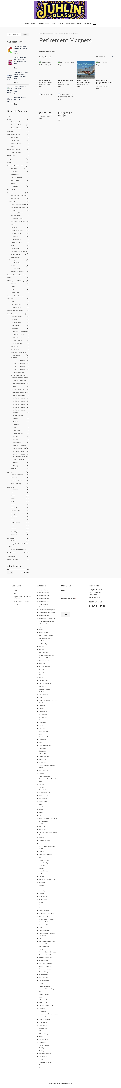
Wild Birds (14, 183)
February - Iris (15, 140)
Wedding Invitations (19, 383)
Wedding (13, 266)
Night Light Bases (16, 304)
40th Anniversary (20, 363)
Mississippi (42, 891)
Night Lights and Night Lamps (16, 281)
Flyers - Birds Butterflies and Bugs (17, 166)
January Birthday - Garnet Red (48, 818)
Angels (9, 116)
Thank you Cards (18, 380)
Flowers (9, 162)
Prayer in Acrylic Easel (17, 389)
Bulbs (12, 301)
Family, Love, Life (16, 233)
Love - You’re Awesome (19, 445)
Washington (42, 1042)
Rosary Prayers (19, 451)
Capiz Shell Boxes (44, 680)
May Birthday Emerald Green (47, 879)
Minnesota (14, 517)
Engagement (16, 268)
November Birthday (44, 922)
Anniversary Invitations (46, 635)
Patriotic (13, 386)
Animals (9, 119)
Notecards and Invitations (18, 352)
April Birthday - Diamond (46, 644)
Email (63, 590)
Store (33, 23)
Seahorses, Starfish (16, 481)
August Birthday (43, 652)
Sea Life (9, 472)
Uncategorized (11, 553)
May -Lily (14, 146)
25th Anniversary (20, 360)
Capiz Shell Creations (13, 149)
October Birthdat (44, 925)
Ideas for (10, 193)
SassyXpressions (12, 314)
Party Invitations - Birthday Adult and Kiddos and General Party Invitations (19, 375)
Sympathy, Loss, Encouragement (48, 1014)
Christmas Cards (16, 322)
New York (41, 908)
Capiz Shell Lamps (16, 152)
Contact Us (87, 23)
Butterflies (14, 168)
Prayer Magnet (17, 448)
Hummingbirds (15, 174)
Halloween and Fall (16, 242)
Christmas (14, 319)
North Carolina (15, 523)
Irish (12, 245)
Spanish (41, 997)
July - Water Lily (43, 821)
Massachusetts (15, 510)
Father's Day (15, 236)
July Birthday (43, 824)
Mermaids (14, 478)
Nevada (13, 520)
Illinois (13, 496)
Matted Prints (15, 346)
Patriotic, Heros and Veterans (19, 251)
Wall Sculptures (11, 556)
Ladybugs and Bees (16, 177)
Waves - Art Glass (12, 559)
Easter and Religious (17, 230)
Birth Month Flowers (13, 134)
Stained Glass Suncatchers (18, 549)
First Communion (16, 239)
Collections (14, 328)
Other (13, 289)
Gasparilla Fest (11, 189)
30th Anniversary (20, 404)
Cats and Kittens (16, 128)
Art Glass (13, 283)
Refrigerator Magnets (17, 392)
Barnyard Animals (16, 125)
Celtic (12, 224)
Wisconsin (14, 535)
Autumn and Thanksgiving (18, 204)
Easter (15, 427)
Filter (10, 572)
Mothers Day (15, 248)
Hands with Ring (17, 337)
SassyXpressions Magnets (73, 23)
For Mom (15, 439)
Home (27, 23)
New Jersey (42, 905)
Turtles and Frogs (16, 483)
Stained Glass (15, 292)
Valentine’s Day (15, 263)
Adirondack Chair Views (20, 331)
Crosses (9, 159)
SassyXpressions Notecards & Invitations (51, 23)
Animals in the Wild (16, 122)
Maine (13, 505)
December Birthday (44, 731)
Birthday (13, 210)
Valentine (15, 462)
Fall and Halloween (18, 433)
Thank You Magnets (18, 459)
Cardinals (15, 186)
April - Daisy (14, 137)
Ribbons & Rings (17, 340)
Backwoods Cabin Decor (18, 207)
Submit (65, 614)
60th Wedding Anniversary (47, 621)
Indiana (13, 498)
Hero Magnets (17, 442)
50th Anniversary (20, 366)
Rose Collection (17, 343)
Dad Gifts (14, 227)
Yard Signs (14, 468)
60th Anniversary (20, 369)
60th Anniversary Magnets (47, 618)
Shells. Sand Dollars (44, 994)
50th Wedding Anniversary (19, 195)
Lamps (13, 286)
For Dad (15, 436)
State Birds (10, 487)
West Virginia (15, 532)
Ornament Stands (16, 307)
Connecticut (14, 490)
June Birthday (43, 829)
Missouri (41, 893)
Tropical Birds (15, 180)
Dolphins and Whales (17, 474)
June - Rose (42, 826)
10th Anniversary (20, 398)
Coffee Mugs (11, 155)
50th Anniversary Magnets (47, 609)
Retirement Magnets (19, 454)
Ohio (12, 526)
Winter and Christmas (17, 271)
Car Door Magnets (16, 316)
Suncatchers (11, 538)
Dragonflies (14, 171)
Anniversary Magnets (19, 395)
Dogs (40, 734)
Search (25, 34)
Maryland (14, 508)
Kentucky (13, 502)
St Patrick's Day (15, 254)
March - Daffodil (16, 143)
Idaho (12, 493)
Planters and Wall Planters (15, 310)
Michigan (13, 514)
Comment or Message (68, 598)
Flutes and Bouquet (18, 334)
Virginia (13, 529)
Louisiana (41, 851)
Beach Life (10, 131)
